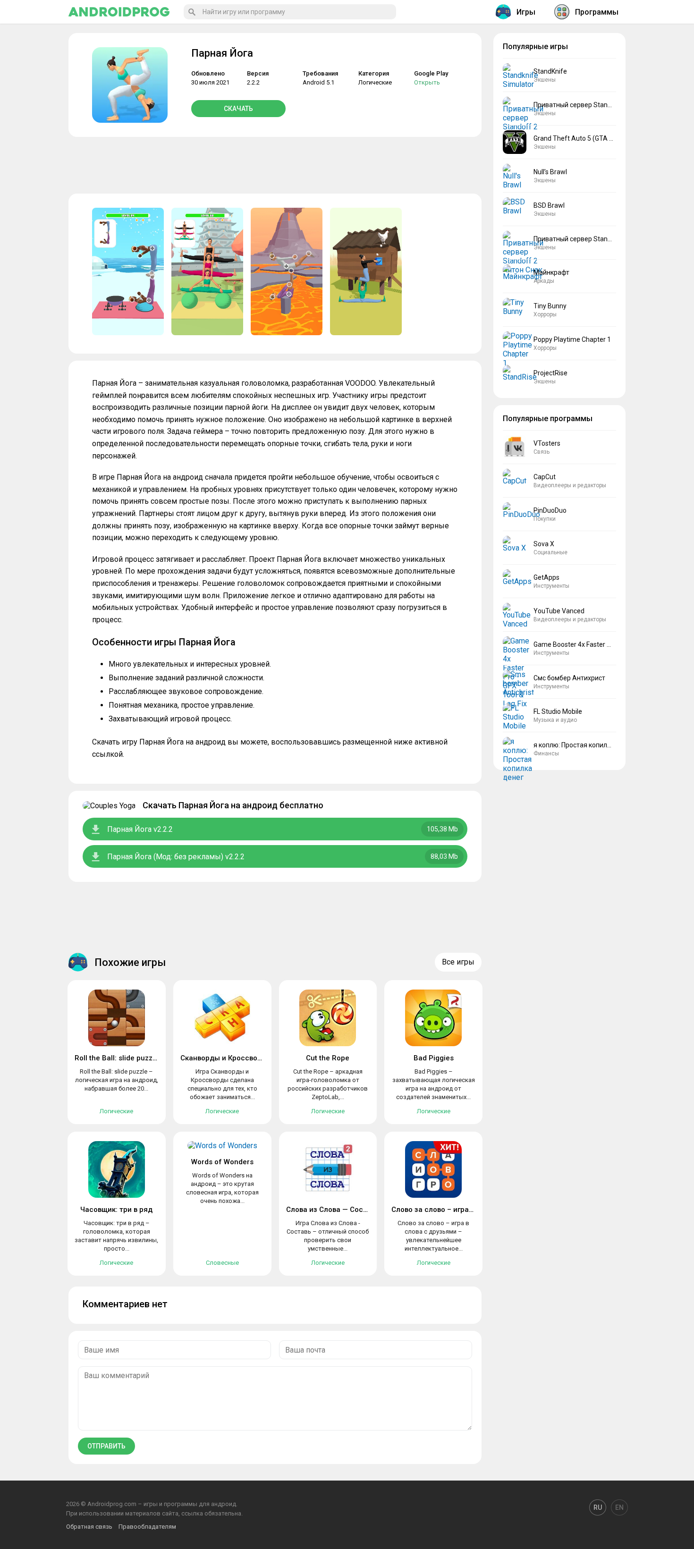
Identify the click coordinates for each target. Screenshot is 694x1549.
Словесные (222, 1262)
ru (597, 1507)
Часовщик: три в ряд (116, 1209)
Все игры (458, 961)
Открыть (427, 82)
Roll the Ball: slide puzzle (117, 1058)
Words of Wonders (222, 1162)
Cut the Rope (327, 1058)
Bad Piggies (434, 1058)
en (619, 1507)
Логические (375, 82)
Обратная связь (89, 1526)
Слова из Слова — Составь (332, 1209)
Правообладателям (147, 1526)
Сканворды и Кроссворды (226, 1058)
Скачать (238, 108)
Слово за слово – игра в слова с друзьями (465, 1209)
